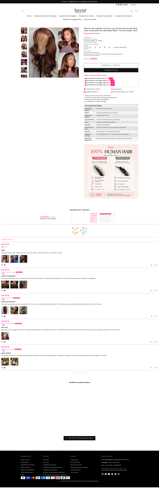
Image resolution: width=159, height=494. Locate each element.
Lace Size (87, 51)
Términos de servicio (27, 472)
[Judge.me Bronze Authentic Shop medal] (75, 230)
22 (95, 47)
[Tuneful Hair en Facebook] (106, 474)
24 (100, 47)
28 (109, 47)
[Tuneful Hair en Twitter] (112, 474)
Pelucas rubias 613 (76, 465)
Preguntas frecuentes (49, 465)
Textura (87, 37)
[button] (88, 33)
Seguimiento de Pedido (28, 465)
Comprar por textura (123, 16)
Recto (100, 41)
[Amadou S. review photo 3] (23, 310)
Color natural (75, 472)
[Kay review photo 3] (23, 259)
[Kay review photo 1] (5, 259)
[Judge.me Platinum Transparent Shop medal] (83, 230)
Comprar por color (86, 16)
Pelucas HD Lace (75, 462)
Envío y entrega (25, 467)
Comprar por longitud (67, 16)
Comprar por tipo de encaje (45, 16)
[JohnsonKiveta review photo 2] (14, 285)
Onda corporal (90, 41)
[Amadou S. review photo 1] (5, 310)
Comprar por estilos (104, 16)
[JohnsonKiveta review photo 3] (23, 285)
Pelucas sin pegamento (72, 19)
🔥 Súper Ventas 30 (119, 47)
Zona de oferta (90, 19)
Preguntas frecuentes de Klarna (52, 467)
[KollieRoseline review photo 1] (5, 336)
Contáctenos (24, 462)
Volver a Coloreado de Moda (80, 438)
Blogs (22, 475)
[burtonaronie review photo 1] (5, 362)
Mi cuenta (46, 460)
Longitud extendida (91, 44)
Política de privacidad (27, 470)
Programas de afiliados (50, 470)
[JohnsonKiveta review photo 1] (5, 285)
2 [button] (77, 373)
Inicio (29, 16)
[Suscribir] (125, 469)
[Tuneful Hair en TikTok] (119, 474)
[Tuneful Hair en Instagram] (103, 474)
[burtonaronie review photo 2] (14, 362)
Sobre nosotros (25, 460)
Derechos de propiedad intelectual (53, 472)
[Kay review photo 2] (14, 259)
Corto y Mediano (75, 470)
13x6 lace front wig (91, 54)
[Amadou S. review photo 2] (14, 310)
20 (90, 47)
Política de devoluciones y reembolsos (55, 475)
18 (86, 47)
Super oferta (74, 460)
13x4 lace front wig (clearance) (111, 54)
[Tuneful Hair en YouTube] (109, 474)
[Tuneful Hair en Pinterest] (115, 474)
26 (105, 47)
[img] (5, 244)
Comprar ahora (111, 70)
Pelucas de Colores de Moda (79, 467)
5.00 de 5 (52, 217)
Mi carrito (46, 462)
